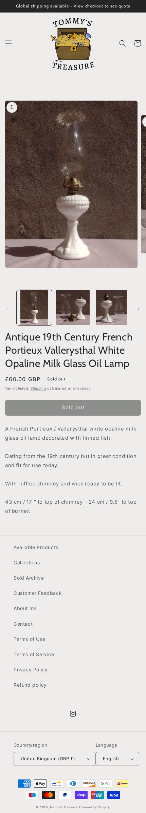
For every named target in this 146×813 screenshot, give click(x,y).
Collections (27, 562)
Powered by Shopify (94, 807)
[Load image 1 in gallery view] (34, 307)
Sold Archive (29, 578)
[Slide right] (138, 309)
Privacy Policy (31, 669)
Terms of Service (34, 654)
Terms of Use (29, 639)
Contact (23, 624)
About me (25, 608)
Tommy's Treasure (63, 807)
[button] (8, 43)
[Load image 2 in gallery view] (73, 307)
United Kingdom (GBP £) (48, 758)
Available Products (36, 547)
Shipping (38, 388)
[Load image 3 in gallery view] (111, 307)
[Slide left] (7, 309)
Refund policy (30, 685)
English (111, 758)
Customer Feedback (38, 593)
